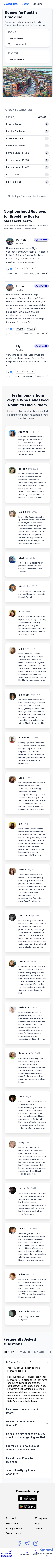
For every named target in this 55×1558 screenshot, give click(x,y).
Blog (37, 1523)
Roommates (26, 1554)
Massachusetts (11, 4)
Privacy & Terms (14, 1528)
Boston (25, 4)
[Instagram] (35, 1543)
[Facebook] (19, 1543)
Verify (36, 1554)
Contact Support (14, 1533)
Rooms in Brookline (6, 1555)
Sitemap (39, 1528)
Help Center (12, 1523)
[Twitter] (27, 1543)
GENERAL (10, 1352)
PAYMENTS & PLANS (32, 1352)
